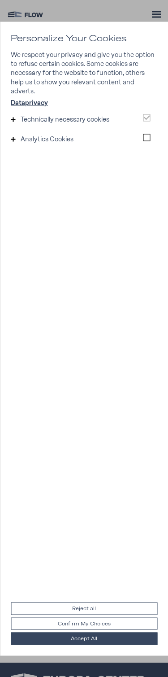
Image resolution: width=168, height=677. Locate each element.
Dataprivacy (29, 103)
